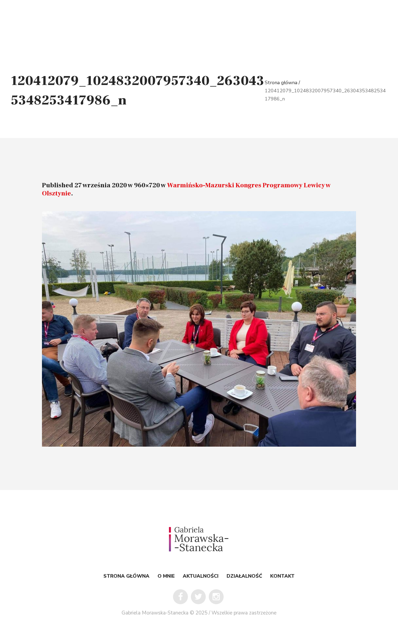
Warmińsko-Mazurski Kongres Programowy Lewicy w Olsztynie (186, 189)
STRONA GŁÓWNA (126, 576)
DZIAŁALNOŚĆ (244, 576)
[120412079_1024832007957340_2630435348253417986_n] (199, 329)
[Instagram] (216, 596)
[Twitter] (198, 596)
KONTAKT (282, 576)
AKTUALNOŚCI (200, 576)
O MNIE (166, 576)
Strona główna (282, 82)
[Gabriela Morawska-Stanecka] (199, 539)
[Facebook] (180, 596)
